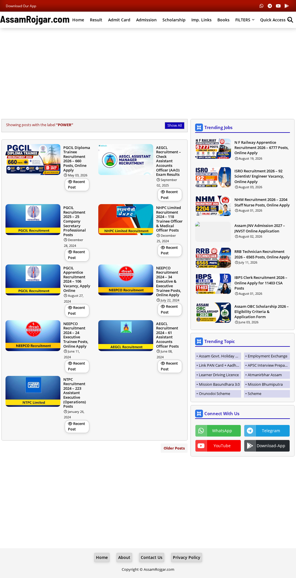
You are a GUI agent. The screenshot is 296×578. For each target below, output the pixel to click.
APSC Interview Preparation (269, 365)
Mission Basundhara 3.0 (219, 384)
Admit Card (119, 20)
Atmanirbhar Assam (265, 374)
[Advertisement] (148, 74)
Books (223, 20)
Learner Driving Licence (219, 374)
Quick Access (273, 20)
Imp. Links (201, 20)
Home (78, 20)
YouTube (222, 445)
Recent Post (76, 184)
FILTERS (242, 20)
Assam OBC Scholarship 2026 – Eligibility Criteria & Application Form (261, 311)
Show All (174, 125)
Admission (146, 20)
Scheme (254, 393)
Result (96, 20)
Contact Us (151, 557)
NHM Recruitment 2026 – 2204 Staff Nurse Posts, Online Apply (262, 202)
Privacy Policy (186, 557)
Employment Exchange (267, 356)
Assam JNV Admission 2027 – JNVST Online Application (259, 228)
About (124, 557)
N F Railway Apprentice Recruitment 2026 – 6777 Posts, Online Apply (261, 147)
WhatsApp (222, 430)
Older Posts (174, 448)
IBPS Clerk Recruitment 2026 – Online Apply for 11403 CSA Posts (260, 282)
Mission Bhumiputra (265, 384)
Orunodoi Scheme (214, 393)
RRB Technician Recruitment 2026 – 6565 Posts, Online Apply (262, 254)
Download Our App (21, 5)
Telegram (271, 430)
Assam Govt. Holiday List (220, 356)
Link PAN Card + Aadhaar (220, 365)
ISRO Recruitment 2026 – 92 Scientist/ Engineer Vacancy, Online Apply (259, 176)
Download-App (271, 445)
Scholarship (174, 20)
